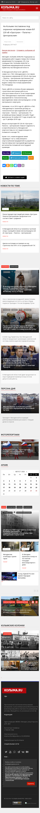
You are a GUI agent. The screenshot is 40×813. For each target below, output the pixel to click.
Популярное (5, 266)
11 (9, 484)
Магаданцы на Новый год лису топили (10, 658)
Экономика (20, 41)
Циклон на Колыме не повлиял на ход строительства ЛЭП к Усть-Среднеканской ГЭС (19, 244)
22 (31, 487)
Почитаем (7, 633)
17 (4, 487)
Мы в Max (6, 153)
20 (20, 487)
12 (14, 484)
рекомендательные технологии (17, 779)
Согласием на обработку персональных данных (17, 776)
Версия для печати (8, 50)
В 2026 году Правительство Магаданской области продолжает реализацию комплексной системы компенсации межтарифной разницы (19, 339)
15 (31, 484)
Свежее (4, 507)
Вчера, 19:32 (6, 549)
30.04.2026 (7, 395)
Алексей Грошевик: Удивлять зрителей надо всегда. (10, 668)
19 (14, 487)
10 (4, 484)
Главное (14, 310)
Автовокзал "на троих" (12, 644)
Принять (31, 784)
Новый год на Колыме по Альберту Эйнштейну (28, 658)
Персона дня (8, 388)
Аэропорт (26, 272)
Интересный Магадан (19, 158)
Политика (17, 347)
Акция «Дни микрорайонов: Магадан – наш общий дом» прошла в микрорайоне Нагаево (20, 611)
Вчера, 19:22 (25, 549)
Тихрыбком (33, 395)
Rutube (5, 158)
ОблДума (25, 347)
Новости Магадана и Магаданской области (14, 9)
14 (25, 484)
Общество (18, 272)
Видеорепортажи (9, 602)
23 (36, 487)
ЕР (2, 581)
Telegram (17, 153)
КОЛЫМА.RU (10, 7)
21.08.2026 (7, 272)
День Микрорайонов (23, 602)
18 (9, 487)
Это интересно (28, 507)
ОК (31, 158)
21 (25, 487)
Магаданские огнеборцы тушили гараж (9, 556)
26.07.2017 (5, 209)
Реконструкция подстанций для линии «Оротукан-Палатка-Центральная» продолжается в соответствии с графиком (20, 216)
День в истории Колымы (24, 512)
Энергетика (7, 41)
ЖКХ (20, 310)
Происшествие (11, 507)
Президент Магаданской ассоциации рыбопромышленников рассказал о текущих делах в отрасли (18, 420)
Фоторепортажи (10, 434)
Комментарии (14, 266)
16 (36, 484)
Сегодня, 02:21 (8, 512)
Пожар (5, 561)
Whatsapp (27, 153)
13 (20, 484)
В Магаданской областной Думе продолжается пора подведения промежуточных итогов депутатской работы (19, 377)
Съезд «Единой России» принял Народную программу (26, 576)
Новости (5, 221)
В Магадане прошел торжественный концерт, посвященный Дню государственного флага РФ (16, 452)
